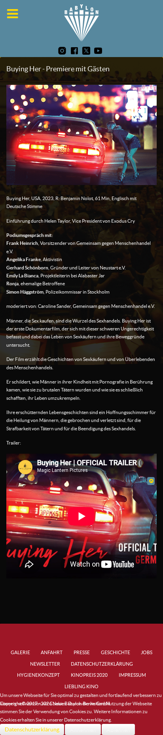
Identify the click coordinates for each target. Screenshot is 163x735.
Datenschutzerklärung (32, 729)
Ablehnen (118, 729)
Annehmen (83, 729)
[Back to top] (151, 480)
